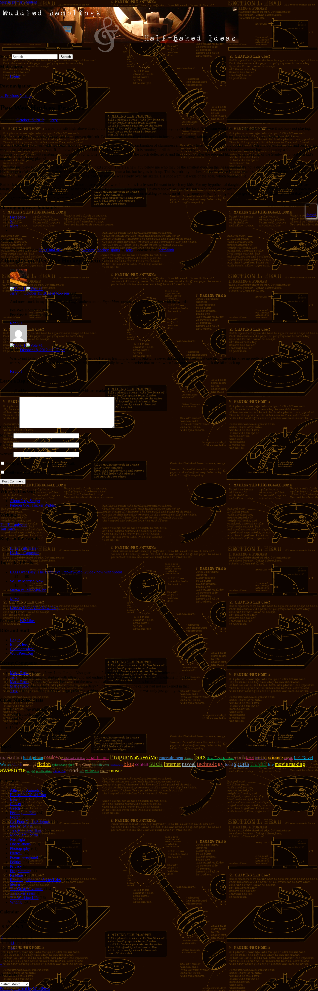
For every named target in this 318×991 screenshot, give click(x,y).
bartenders (116, 765)
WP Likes (27, 621)
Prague (119, 757)
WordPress (92, 771)
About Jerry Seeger (25, 501)
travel (258, 763)
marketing (11, 757)
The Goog (83, 765)
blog (128, 764)
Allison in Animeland (26, 790)
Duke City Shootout (220, 758)
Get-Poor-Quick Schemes (30, 821)
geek (240, 757)
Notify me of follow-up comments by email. (40, 463)
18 (13, 948)
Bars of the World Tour (28, 795)
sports (115, 250)
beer (250, 757)
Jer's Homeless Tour (25, 830)
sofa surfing (59, 771)
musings (29, 765)
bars (200, 757)
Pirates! (16, 853)
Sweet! (311, 215)
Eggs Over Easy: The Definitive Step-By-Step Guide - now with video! (66, 572)
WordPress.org (21, 653)
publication (44, 771)
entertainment (171, 757)
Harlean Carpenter (24, 553)
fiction (44, 764)
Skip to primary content (18, 2)
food (229, 764)
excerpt (261, 758)
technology (210, 764)
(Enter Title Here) (24, 548)
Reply (16, 323)
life (271, 764)
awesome (88, 250)
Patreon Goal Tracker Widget (33, 505)
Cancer (15, 804)
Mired (14, 599)
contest (141, 764)
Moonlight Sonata (24, 835)
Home (15, 76)
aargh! (31, 771)
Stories (15, 884)
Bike (13, 799)
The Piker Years (22, 893)
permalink (166, 250)
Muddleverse (101, 765)
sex (82, 771)
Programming (20, 871)
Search (5, 56)
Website (6, 454)
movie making (290, 764)
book (27, 757)
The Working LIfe (24, 898)
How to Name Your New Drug (34, 608)
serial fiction (97, 757)
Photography (20, 848)
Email (6, 445)
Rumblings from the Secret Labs (35, 880)
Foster (15, 817)
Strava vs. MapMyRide (28, 590)
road (73, 770)
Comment (9, 427)
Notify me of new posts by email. (32, 472)
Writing (16, 902)
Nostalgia (17, 839)
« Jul (3, 964)
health (104, 771)
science (275, 757)
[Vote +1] (34, 289)
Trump (188, 758)
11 (12, 943)
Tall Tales (7, 529)
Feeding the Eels (23, 813)
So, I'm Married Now (26, 581)
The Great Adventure (26, 889)
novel (189, 763)
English (288, 758)
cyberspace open (63, 765)
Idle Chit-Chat (50, 250)
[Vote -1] (17, 289)
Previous (9, 95)
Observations (20, 844)
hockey (103, 250)
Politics (15, 862)
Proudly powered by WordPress (25, 989)
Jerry (54, 120)
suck (156, 763)
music (115, 771)
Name (6, 435)
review (52, 757)
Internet (172, 764)
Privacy (16, 866)
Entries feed (19, 644)
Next (26, 95)
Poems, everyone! (24, 857)
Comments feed (22, 649)
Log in (15, 640)
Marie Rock (19, 673)
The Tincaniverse (13, 524)
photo (38, 757)
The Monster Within (73, 758)
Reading (16, 875)
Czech (17, 764)
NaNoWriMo (144, 757)
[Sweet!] (306, 207)
